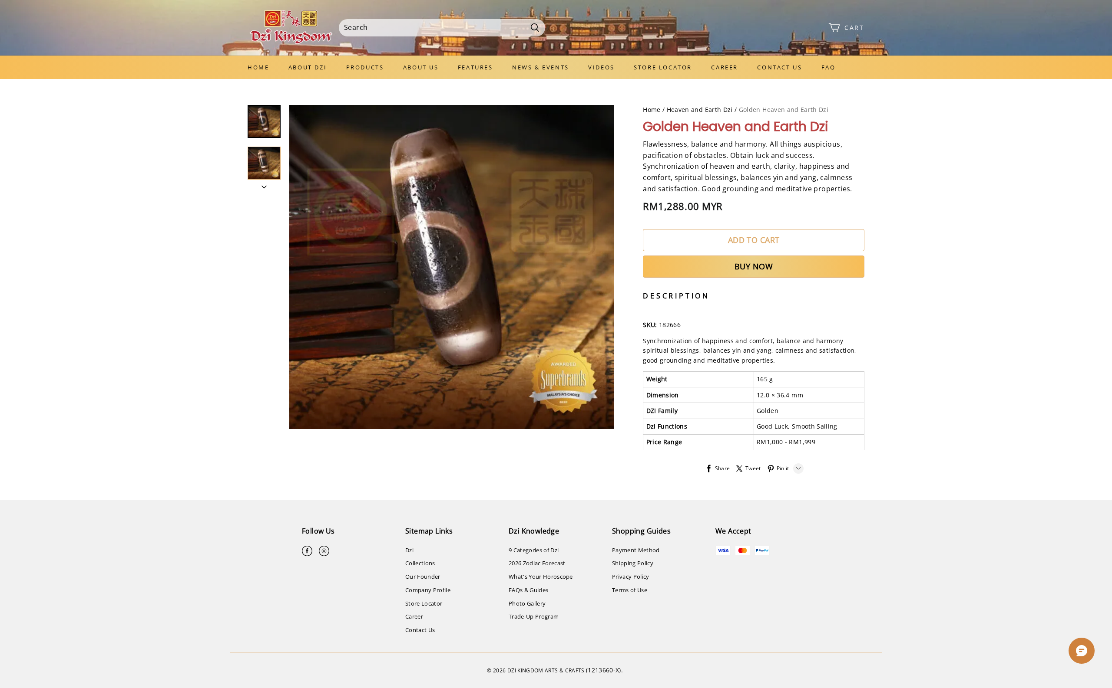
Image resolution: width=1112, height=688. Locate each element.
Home (258, 67)
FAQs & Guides (528, 590)
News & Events (540, 67)
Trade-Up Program (534, 616)
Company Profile (427, 590)
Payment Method (636, 550)
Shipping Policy (632, 563)
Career (724, 67)
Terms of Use (629, 590)
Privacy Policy (630, 576)
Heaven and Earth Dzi (700, 109)
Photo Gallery (527, 603)
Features (475, 67)
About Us (421, 67)
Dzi (409, 550)
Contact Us (779, 67)
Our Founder (422, 576)
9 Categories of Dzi (534, 550)
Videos (601, 67)
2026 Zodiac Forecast (537, 563)
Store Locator (663, 67)
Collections (420, 563)
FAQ (828, 67)
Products (365, 67)
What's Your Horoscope (541, 576)
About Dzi (307, 67)
